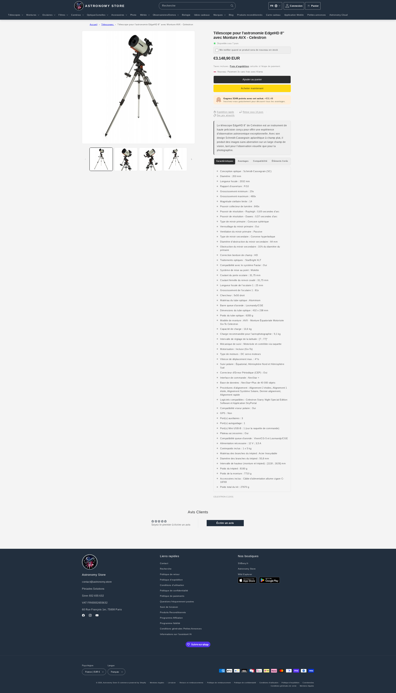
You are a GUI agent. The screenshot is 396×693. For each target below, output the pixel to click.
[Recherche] (232, 5)
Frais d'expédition (239, 66)
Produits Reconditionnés (173, 612)
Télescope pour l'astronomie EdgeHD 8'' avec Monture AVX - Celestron (155, 24)
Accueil (93, 24)
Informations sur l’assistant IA (176, 634)
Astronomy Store (247, 568)
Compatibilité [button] (260, 161)
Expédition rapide (225, 112)
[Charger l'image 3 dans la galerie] (150, 159)
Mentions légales (307, 686)
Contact (164, 563)
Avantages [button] (243, 161)
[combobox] (197, 5)
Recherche (165, 568)
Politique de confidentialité (174, 590)
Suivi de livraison (169, 607)
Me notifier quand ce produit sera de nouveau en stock (249, 50)
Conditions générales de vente (284, 686)
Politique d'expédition (171, 579)
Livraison (172, 683)
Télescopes (107, 24)
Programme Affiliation (171, 618)
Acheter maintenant (252, 88)
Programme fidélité (170, 623)
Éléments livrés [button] (280, 161)
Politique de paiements (172, 596)
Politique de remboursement (219, 683)
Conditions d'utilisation (172, 585)
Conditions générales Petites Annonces (181, 628)
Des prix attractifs (226, 115)
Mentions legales (157, 683)
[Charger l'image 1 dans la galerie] (101, 159)
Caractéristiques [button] (224, 161)
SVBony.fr (243, 563)
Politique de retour (170, 574)
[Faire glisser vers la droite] (191, 159)
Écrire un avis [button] (225, 523)
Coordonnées (308, 683)
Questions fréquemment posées (177, 601)
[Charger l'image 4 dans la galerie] (175, 159)
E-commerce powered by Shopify (132, 683)
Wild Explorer (245, 574)
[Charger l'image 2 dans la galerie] (126, 159)
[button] (15, 15)
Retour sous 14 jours (253, 112)
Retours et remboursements (192, 683)
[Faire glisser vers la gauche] (85, 159)
